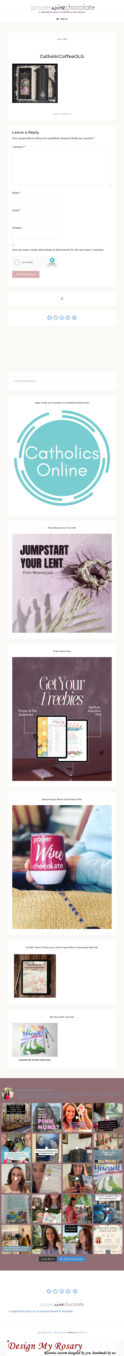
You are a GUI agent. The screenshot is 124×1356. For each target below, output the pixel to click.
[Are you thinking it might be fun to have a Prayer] (16, 1117)
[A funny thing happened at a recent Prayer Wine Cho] (16, 1239)
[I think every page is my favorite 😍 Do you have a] (108, 1178)
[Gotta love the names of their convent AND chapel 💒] (46, 1117)
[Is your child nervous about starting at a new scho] (77, 1178)
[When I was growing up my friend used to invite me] (77, 1148)
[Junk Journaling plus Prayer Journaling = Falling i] (46, 1209)
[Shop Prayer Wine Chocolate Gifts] (62, 928)
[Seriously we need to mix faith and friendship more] (77, 1117)
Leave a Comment (62, 114)
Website (17, 227)
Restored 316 (81, 1332)
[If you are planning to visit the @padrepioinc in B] (16, 1148)
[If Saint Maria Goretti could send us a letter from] (46, 1178)
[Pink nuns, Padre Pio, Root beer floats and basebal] (108, 1117)
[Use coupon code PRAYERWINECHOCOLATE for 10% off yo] (16, 1178)
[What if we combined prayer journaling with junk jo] (16, 1209)
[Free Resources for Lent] (62, 631)
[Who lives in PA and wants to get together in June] (108, 1239)
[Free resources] (62, 780)
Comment (18, 147)
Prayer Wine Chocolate (62, 8)
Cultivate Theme (60, 1332)
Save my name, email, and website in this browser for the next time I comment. (58, 249)
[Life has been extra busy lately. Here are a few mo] (46, 1239)
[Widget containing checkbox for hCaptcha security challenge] (35, 262)
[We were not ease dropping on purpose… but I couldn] (77, 1239)
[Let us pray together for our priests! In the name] (108, 1148)
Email (16, 210)
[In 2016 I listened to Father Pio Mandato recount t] (46, 1148)
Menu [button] (64, 19)
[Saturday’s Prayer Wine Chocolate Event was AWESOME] (77, 1209)
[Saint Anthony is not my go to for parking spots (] (108, 1209)
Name (16, 192)
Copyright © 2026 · (45, 1332)
